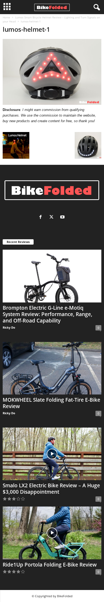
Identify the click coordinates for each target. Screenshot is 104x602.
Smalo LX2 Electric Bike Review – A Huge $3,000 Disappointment (51, 488)
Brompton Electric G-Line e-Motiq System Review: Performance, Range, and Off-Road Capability (47, 314)
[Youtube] (63, 218)
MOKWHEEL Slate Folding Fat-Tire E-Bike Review (51, 403)
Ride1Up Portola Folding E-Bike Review (50, 564)
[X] (52, 218)
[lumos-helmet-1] (52, 72)
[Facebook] (41, 218)
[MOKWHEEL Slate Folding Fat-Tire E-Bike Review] (52, 368)
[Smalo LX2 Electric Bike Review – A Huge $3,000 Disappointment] (52, 454)
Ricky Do (9, 327)
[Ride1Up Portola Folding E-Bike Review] (52, 533)
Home (6, 17)
